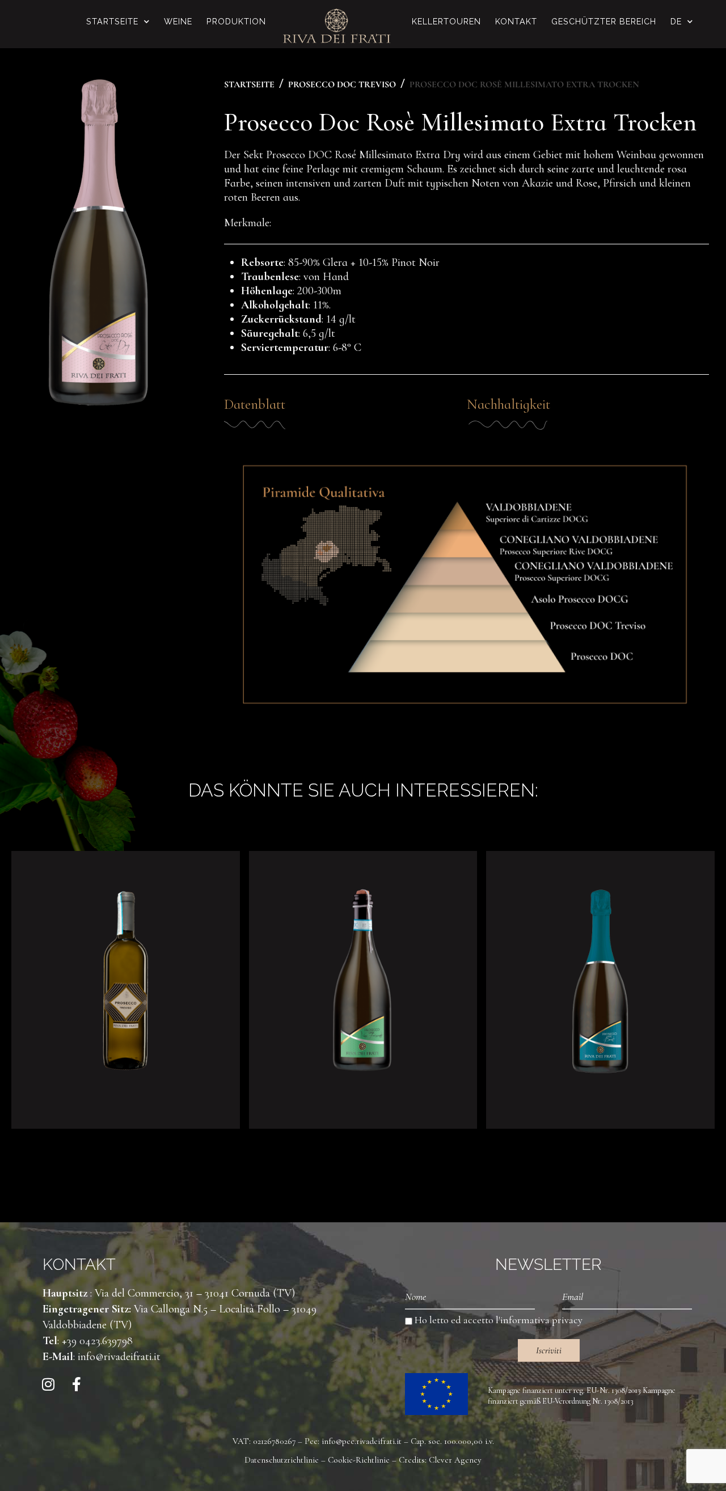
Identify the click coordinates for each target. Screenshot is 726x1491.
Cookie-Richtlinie (359, 1460)
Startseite (112, 21)
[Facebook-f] (76, 1384)
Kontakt (516, 21)
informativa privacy (541, 1320)
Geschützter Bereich (603, 21)
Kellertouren (446, 21)
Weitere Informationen (125, 1084)
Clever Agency (455, 1460)
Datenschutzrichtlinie (281, 1460)
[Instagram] (48, 1384)
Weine (178, 21)
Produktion (236, 21)
